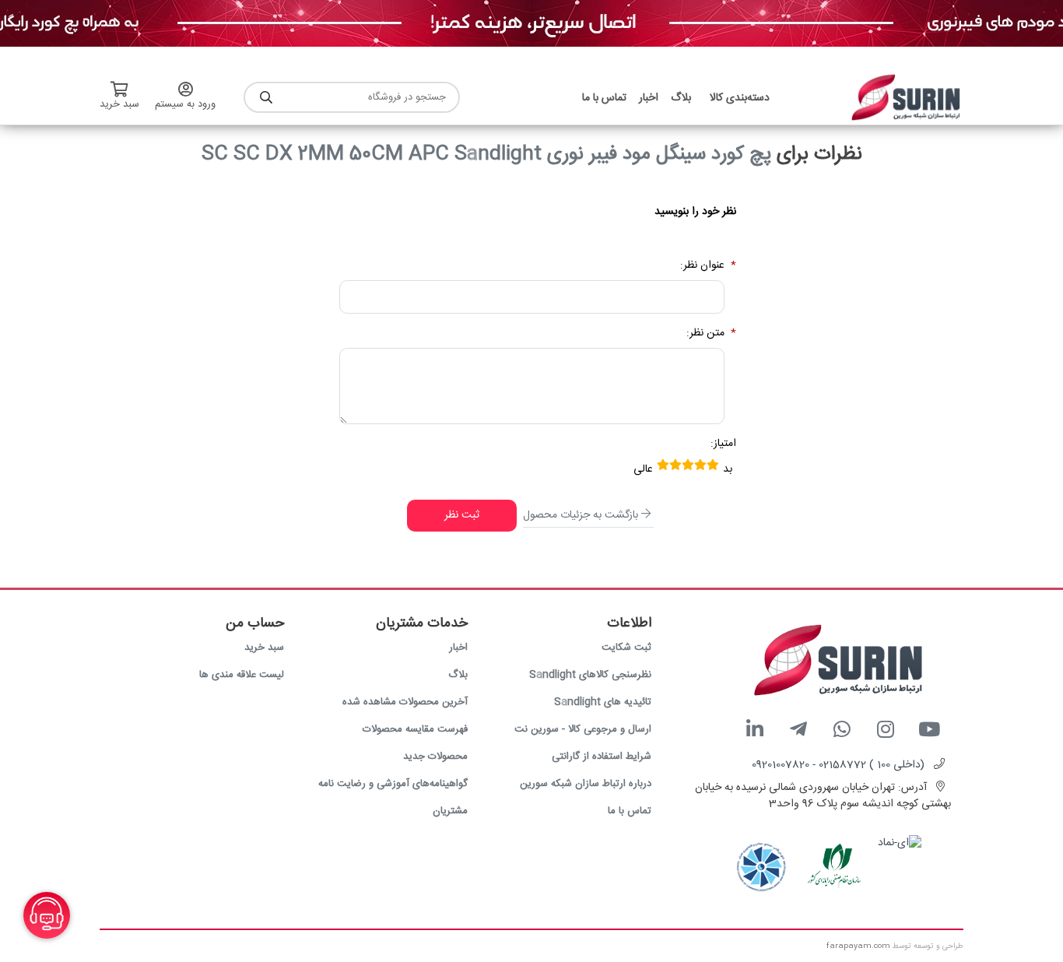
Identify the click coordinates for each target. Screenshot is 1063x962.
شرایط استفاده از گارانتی (601, 756)
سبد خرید (264, 647)
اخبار (458, 647)
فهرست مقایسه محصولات (415, 729)
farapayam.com (858, 946)
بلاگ (458, 674)
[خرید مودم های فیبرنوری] (531, 24)
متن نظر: (705, 333)
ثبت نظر (461, 515)
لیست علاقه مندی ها (241, 674)
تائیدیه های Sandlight (602, 702)
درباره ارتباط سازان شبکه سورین (585, 783)
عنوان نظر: (702, 266)
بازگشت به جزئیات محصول (580, 515)
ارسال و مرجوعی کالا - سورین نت (582, 729)
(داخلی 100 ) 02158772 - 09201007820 (838, 765)
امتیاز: (723, 444)
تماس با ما (629, 811)
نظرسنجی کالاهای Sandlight (590, 674)
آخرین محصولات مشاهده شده (405, 702)
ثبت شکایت (626, 647)
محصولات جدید (435, 756)
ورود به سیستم (185, 104)
